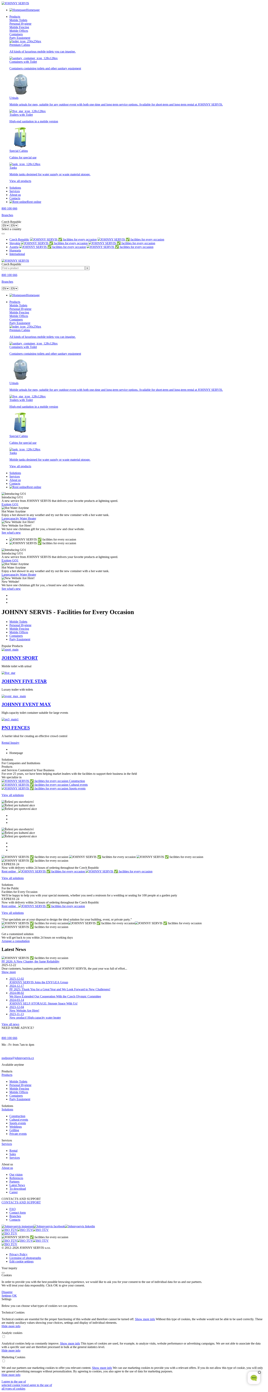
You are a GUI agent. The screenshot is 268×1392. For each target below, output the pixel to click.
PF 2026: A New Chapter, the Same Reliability (30, 961)
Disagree (7, 1292)
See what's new (11, 532)
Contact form (17, 1212)
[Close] (3, 233)
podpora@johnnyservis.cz (18, 1058)
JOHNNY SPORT (20, 657)
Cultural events (18, 1119)
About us (15, 194)
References (16, 1178)
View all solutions (13, 795)
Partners (14, 1181)
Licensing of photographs (25, 1258)
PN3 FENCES (16, 727)
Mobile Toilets (18, 20)
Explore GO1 (10, 504)
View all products (20, 181)
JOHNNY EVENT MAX (26, 704)
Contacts (14, 198)
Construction (17, 1116)
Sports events (17, 1123)
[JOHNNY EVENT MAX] (14, 696)
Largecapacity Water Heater (19, 518)
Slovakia (14, 243)
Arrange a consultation (16, 941)
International (17, 254)
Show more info (145, 1319)
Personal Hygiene (20, 23)
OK (14, 1295)
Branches (7, 215)
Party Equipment (19, 37)
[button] (134, 1075)
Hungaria (15, 250)
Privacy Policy (18, 1254)
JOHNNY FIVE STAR (24, 681)
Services (14, 191)
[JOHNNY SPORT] (10, 649)
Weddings (15, 1126)
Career (13, 1192)
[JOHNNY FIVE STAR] (8, 673)
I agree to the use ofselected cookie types (15, 1383)
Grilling (14, 1130)
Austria (13, 247)
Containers (16, 34)
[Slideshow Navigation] (134, 541)
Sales (12, 1154)
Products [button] (14, 16)
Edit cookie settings (21, 1261)
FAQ (12, 1209)
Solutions (15, 187)
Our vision (16, 1174)
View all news (10, 1024)
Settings (6, 1295)
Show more (9, 972)
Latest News (17, 1185)
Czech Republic (19, 239)
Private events (18, 1133)
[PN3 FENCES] (10, 719)
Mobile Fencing (19, 27)
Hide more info (11, 1326)
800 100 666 (9, 208)
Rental (13, 1150)
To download (17, 1188)
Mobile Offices (18, 30)
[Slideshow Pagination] (134, 599)
